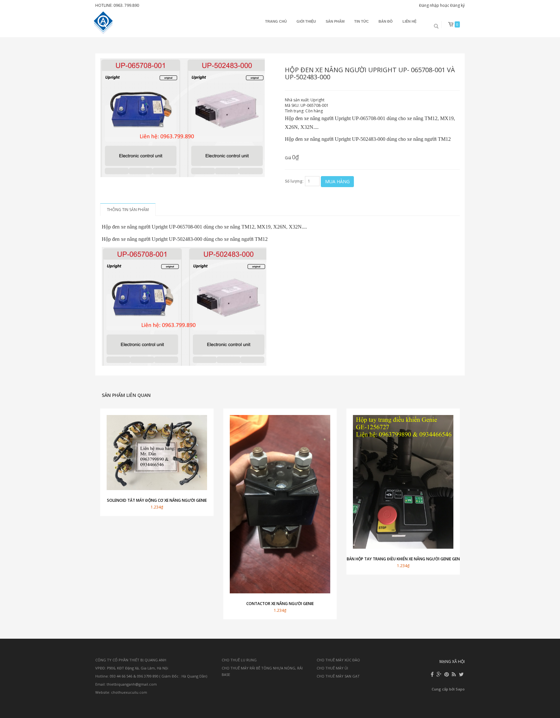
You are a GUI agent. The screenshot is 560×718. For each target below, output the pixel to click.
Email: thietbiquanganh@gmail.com (126, 684)
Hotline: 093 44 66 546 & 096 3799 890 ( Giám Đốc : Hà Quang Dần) (151, 676)
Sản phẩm (335, 21)
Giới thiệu (306, 21)
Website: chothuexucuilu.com (121, 692)
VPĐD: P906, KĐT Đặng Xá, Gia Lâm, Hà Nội (131, 668)
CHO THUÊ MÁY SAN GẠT (338, 676)
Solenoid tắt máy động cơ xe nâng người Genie (157, 500)
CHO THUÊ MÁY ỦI (332, 668)
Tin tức (361, 21)
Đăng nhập (429, 5)
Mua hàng (337, 181)
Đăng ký (457, 5)
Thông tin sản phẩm (128, 209)
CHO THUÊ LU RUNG (239, 659)
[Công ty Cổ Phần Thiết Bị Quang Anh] (104, 22)
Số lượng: (294, 181)
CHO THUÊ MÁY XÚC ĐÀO (338, 659)
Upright (317, 100)
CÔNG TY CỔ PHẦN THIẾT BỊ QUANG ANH (130, 659)
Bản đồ (386, 21)
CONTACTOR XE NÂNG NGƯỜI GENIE (280, 603)
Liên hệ (409, 21)
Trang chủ (276, 21)
